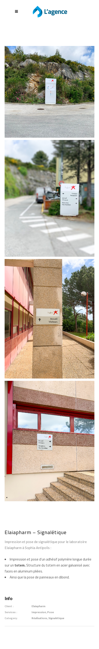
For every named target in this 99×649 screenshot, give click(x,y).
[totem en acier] (49, 91)
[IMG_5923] (49, 318)
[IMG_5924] (49, 440)
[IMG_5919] (49, 198)
